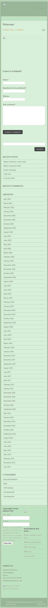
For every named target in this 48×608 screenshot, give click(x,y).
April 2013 (7, 454)
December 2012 (9, 463)
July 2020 (7, 236)
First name (7, 515)
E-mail (6, 521)
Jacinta (20, 30)
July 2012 (7, 467)
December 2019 (9, 265)
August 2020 (8, 232)
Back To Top (41, 604)
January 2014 (9, 417)
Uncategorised (9, 492)
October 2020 (9, 224)
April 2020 (7, 249)
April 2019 (7, 294)
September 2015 (10, 409)
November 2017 (9, 360)
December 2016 (9, 393)
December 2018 (9, 310)
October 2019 (9, 273)
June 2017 (7, 376)
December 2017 (9, 356)
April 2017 (7, 380)
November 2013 (9, 426)
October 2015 (9, 405)
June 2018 (7, 335)
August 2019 (8, 281)
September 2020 (10, 228)
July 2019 (7, 286)
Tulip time (7, 174)
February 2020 (9, 257)
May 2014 (7, 413)
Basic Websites (11, 604)
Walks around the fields (12, 166)
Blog (5, 484)
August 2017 (8, 368)
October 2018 (9, 319)
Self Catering (8, 488)
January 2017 (9, 389)
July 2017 (7, 372)
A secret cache (9, 178)
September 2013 (10, 434)
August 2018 (8, 327)
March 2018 (8, 343)
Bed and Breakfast (10, 479)
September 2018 (10, 323)
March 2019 (8, 298)
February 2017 (9, 385)
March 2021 (8, 203)
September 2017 (10, 364)
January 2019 (9, 306)
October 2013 (9, 430)
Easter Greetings (10, 170)
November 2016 (9, 397)
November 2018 (9, 314)
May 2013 (7, 450)
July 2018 (7, 331)
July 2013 (7, 442)
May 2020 (7, 245)
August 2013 (8, 438)
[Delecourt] (22, 38)
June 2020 (7, 240)
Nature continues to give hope (15, 162)
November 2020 (9, 220)
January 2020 (9, 261)
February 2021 (9, 207)
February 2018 (9, 347)
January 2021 (9, 212)
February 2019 (9, 302)
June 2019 (7, 290)
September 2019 (10, 277)
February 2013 (9, 459)
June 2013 (7, 446)
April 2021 (7, 199)
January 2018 (9, 352)
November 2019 (9, 269)
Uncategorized (9, 496)
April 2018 (7, 339)
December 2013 (9, 421)
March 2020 (8, 253)
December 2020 (9, 216)
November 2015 (9, 401)
